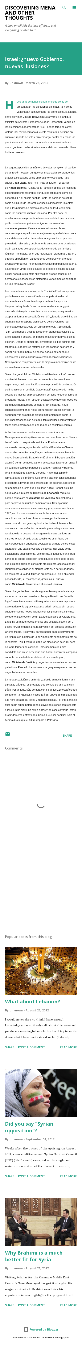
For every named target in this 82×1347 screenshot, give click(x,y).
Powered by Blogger (43, 1329)
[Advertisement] (41, 891)
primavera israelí (24, 284)
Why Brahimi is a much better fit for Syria (34, 1256)
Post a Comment (31, 1047)
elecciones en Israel (47, 106)
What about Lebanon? (32, 1001)
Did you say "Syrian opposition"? (29, 1127)
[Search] (64, 7)
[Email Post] (7, 735)
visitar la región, (30, 452)
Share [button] (67, 735)
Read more (68, 1047)
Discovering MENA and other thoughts (30, 12)
